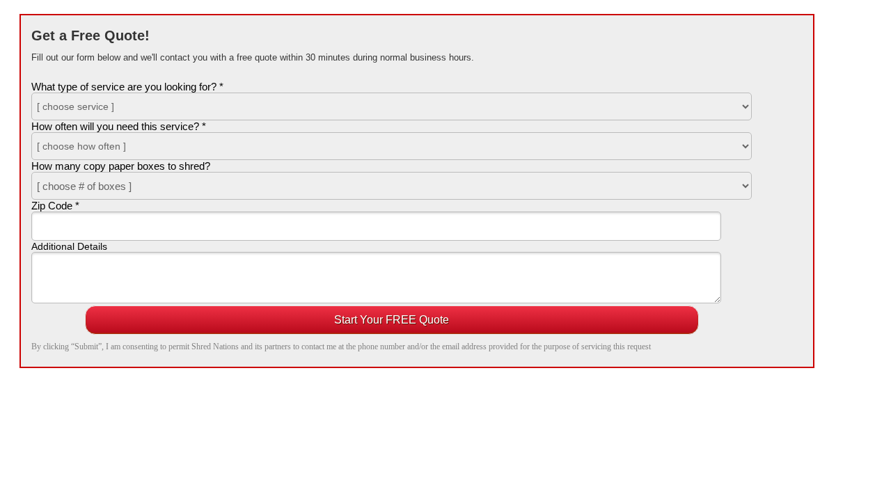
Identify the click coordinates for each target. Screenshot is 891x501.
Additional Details (69, 246)
